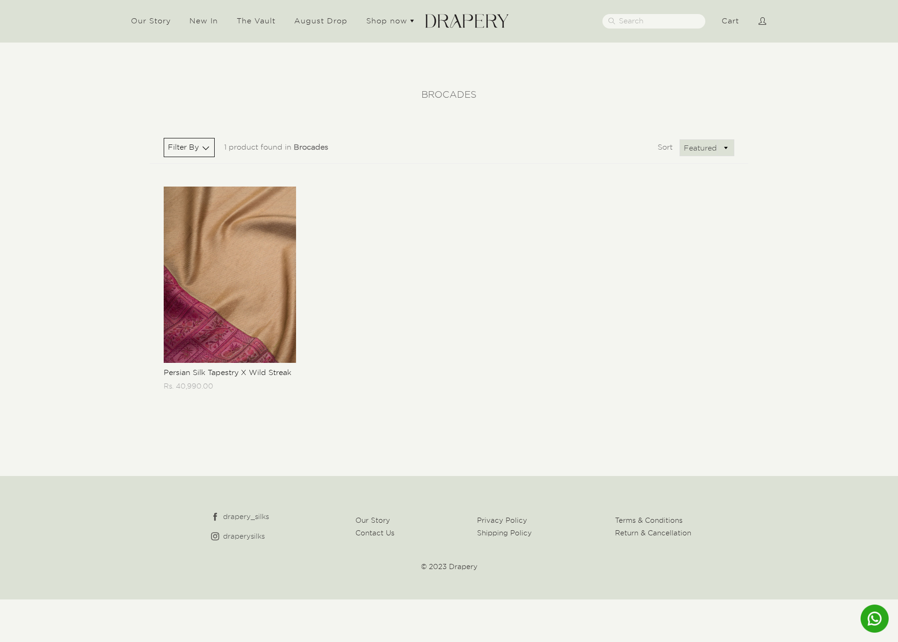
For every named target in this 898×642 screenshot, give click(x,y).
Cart (730, 21)
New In (203, 21)
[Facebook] (215, 517)
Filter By (183, 147)
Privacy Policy (502, 520)
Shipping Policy (504, 533)
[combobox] (707, 147)
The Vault (256, 21)
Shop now (388, 21)
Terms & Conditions (648, 520)
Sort (665, 147)
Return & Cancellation (653, 533)
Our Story (151, 21)
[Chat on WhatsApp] (875, 619)
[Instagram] (215, 536)
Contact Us (374, 533)
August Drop (321, 21)
